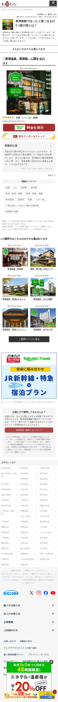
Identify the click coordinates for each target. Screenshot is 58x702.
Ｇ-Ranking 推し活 (29, 580)
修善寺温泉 (45, 505)
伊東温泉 (24, 505)
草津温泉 (10, 199)
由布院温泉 (45, 559)
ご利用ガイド (28, 570)
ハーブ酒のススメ (27, 583)
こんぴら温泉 (45, 532)
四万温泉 (44, 489)
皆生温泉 (44, 538)
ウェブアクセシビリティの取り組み (20, 647)
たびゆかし (16, 580)
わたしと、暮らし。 (46, 574)
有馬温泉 (24, 527)
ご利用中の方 (11, 630)
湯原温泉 (5, 543)
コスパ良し (41, 199)
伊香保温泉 (6, 489)
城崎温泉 (5, 527)
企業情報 (8, 622)
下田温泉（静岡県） (8, 512)
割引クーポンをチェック (32, 136)
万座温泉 (24, 489)
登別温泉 (24, 468)
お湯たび (33, 574)
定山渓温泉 (6, 468)
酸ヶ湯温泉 (25, 548)
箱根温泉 (24, 554)
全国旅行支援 (12, 211)
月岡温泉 (24, 500)
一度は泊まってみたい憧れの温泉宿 (22, 205)
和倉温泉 (24, 511)
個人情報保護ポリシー (14, 654)
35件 (35, 117)
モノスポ (29, 577)
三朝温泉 (5, 538)
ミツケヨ (6, 580)
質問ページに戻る (30, 339)
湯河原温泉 (6, 505)
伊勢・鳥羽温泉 (46, 554)
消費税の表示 (26, 641)
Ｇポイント (41, 570)
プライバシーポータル (38, 654)
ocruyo (25, 574)
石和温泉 (44, 500)
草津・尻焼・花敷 (14, 193)
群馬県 (34, 187)
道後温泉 (24, 532)
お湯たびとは (16, 570)
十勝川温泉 (45, 468)
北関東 (24, 187)
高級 (30, 199)
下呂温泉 (5, 521)
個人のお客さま (12, 605)
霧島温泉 (5, 548)
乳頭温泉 (24, 473)
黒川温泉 (44, 543)
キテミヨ (6, 577)
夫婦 (8, 187)
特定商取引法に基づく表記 (35, 661)
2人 (15, 187)
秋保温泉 (24, 479)
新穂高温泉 (45, 521)
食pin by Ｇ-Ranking (45, 580)
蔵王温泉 (5, 484)
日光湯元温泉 (7, 554)
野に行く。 (39, 577)
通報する (52, 175)
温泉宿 (21, 199)
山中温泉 (44, 511)
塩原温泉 (24, 495)
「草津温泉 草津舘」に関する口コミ (23, 61)
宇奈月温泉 (45, 516)
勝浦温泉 (5, 532)
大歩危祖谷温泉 (27, 559)
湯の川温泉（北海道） (9, 474)
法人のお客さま (12, 613)
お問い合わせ (10, 641)
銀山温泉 (24, 484)
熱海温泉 (5, 564)
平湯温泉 (24, 521)
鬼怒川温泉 (6, 495)
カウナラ (49, 577)
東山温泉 (44, 479)
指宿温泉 (24, 564)
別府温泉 (24, 543)
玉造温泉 (24, 538)
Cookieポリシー (11, 661)
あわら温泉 (25, 516)
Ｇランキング (6, 574)
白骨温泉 (5, 500)
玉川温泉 (44, 548)
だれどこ (17, 574)
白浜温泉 (44, 527)
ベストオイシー (18, 577)
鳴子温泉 (44, 473)
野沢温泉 (44, 495)
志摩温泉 (5, 559)
